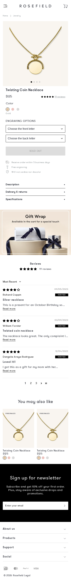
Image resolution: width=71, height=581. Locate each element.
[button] (5, 5)
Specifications (35, 199)
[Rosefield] (35, 6)
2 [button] (31, 383)
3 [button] (36, 383)
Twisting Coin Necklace (16, 450)
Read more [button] (9, 308)
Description (35, 184)
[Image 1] (35, 53)
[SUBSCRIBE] (64, 506)
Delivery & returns (35, 191)
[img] (11, 290)
